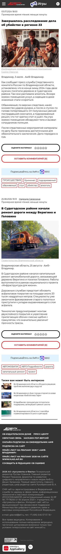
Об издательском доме (16, 434)
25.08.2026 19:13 (9, 199)
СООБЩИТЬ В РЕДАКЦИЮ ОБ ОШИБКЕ (23, 463)
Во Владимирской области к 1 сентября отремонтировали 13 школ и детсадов (31, 412)
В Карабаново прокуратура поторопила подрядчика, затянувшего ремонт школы (32, 403)
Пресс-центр (41, 434)
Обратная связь (11, 438)
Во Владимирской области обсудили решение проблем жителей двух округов (34, 385)
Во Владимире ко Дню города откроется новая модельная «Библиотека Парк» (35, 394)
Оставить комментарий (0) (30, 158)
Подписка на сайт (13, 446)
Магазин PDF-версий (36, 438)
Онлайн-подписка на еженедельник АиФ (27, 442)
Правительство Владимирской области (22, 260)
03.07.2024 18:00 (9, 11)
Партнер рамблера (26, 540)
